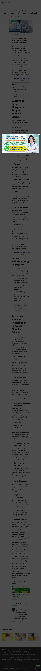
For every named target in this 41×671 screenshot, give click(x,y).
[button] (20, 335)
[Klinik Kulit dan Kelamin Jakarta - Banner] (20, 143)
